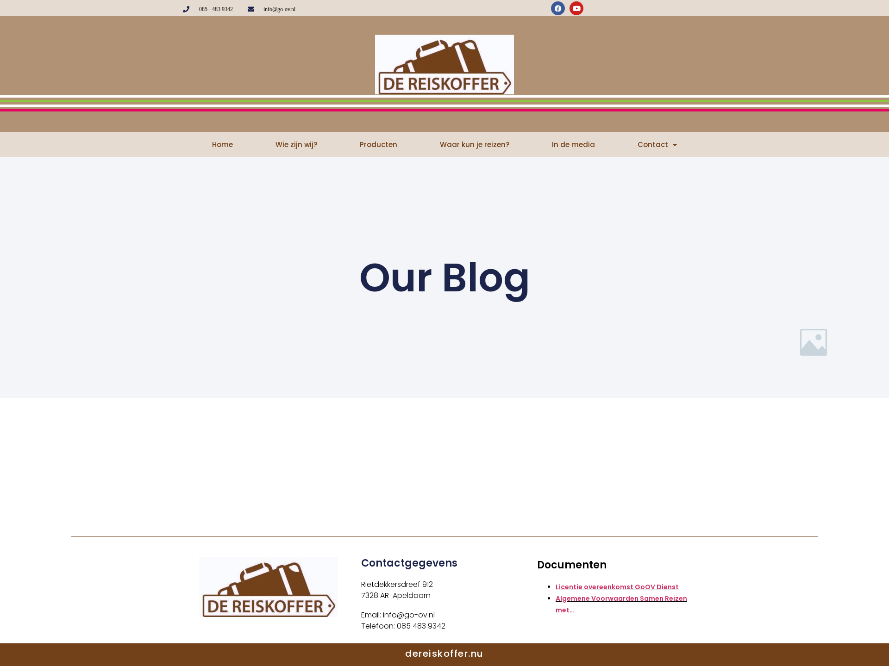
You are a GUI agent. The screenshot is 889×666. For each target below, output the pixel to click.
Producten (378, 144)
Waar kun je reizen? (474, 144)
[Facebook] (558, 8)
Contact (653, 144)
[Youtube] (576, 8)
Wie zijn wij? (296, 144)
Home (222, 144)
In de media (573, 144)
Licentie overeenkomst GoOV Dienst (617, 587)
